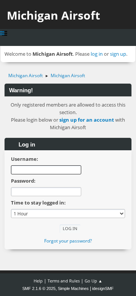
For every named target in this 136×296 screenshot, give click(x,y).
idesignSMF (103, 288)
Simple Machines (73, 288)
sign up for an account (86, 119)
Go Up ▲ (93, 281)
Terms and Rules (64, 281)
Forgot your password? (68, 241)
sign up (118, 53)
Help (38, 281)
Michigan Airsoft (53, 15)
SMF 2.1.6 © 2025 (39, 288)
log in (97, 53)
